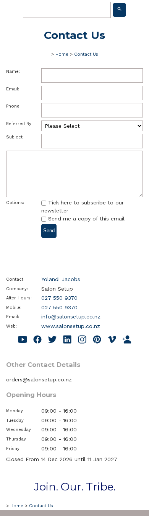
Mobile (13, 307)
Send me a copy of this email (85, 218)
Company (16, 288)
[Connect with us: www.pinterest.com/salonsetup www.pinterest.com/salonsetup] (97, 340)
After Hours (18, 298)
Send (49, 230)
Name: (13, 71)
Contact (14, 279)
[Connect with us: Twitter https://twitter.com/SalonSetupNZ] (52, 340)
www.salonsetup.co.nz (70, 326)
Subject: (15, 137)
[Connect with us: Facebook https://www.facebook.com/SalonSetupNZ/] (37, 340)
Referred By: (19, 123)
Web (11, 326)
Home (61, 54)
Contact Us (86, 54)
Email (12, 316)
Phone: (13, 106)
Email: (12, 89)
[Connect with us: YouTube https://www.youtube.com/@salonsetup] (22, 340)
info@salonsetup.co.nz (70, 316)
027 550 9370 (59, 298)
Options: (15, 202)
